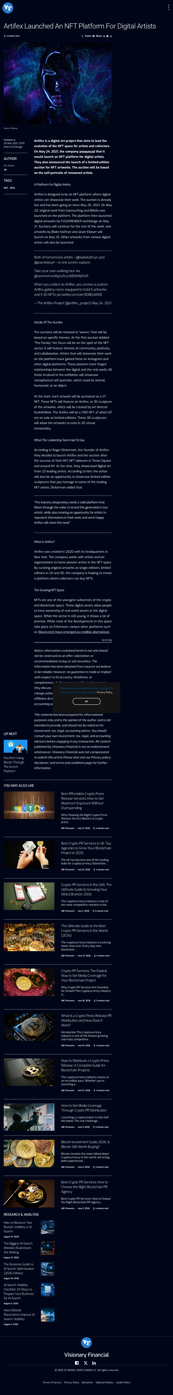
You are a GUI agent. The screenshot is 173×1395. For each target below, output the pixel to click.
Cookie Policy (123, 1382)
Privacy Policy (104, 692)
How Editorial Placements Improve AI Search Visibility (19, 1314)
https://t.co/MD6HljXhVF (71, 276)
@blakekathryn (87, 257)
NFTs (12, 188)
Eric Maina (9, 165)
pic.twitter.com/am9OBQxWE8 (79, 294)
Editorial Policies (105, 1382)
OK (86, 701)
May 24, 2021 (101, 303)
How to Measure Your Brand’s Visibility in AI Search (18, 1227)
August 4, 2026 (11, 1324)
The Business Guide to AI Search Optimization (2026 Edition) (19, 1268)
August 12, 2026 (11, 1257)
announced (87, 151)
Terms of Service (52, 1382)
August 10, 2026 (11, 1278)
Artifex (39, 194)
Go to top (107, 640)
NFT (6, 188)
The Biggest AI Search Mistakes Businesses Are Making (18, 1247)
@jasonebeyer (44, 262)
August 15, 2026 (11, 1236)
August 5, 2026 (11, 1303)
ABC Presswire (68, 828)
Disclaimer (87, 1382)
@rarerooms (43, 276)
